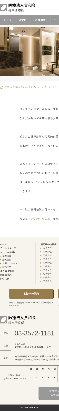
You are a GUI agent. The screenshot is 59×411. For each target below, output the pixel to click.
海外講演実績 (7, 271)
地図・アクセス (9, 263)
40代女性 (47, 251)
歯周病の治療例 (48, 244)
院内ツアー (7, 267)
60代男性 (47, 259)
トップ (7, 20)
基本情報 (6, 256)
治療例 (23, 20)
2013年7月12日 (41, 218)
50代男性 (47, 266)
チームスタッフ (8, 248)
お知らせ (4, 279)
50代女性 (47, 255)
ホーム (3, 244)
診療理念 (40, 20)
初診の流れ (5, 275)
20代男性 (47, 248)
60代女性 (47, 270)
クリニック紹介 (8, 252)
